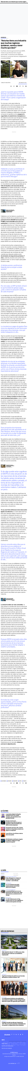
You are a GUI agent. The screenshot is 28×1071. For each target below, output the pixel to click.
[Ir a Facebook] (12, 1034)
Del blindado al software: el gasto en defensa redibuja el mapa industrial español (14, 840)
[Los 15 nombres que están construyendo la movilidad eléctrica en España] (3, 885)
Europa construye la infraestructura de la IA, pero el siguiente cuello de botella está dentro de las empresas (14, 823)
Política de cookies (7, 1048)
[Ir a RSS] (23, 1034)
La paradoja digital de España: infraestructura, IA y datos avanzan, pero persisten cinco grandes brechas (13, 816)
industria (15, 781)
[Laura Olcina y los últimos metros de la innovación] (3, 835)
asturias (9, 781)
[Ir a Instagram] (18, 1034)
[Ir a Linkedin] (16, 1034)
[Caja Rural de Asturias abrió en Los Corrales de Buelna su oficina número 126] (14, 965)
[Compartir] (14, 86)
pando (24, 781)
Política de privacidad (7, 1045)
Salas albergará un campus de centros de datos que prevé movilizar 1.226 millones (13, 879)
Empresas (3, 37)
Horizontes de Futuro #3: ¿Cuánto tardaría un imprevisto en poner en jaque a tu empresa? (14, 829)
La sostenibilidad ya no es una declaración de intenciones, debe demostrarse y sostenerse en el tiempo (14, 893)
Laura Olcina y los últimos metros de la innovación (14, 834)
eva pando (4, 781)
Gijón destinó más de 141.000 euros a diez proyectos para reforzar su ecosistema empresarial (13, 953)
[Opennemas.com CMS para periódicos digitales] (14, 1063)
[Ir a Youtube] (20, 1034)
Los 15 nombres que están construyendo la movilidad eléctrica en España (12, 886)
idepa (20, 781)
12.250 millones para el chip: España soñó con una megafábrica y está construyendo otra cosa (14, 900)
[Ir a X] (14, 1034)
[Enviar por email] (11, 86)
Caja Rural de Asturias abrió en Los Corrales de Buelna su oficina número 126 (13, 976)
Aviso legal (5, 1043)
